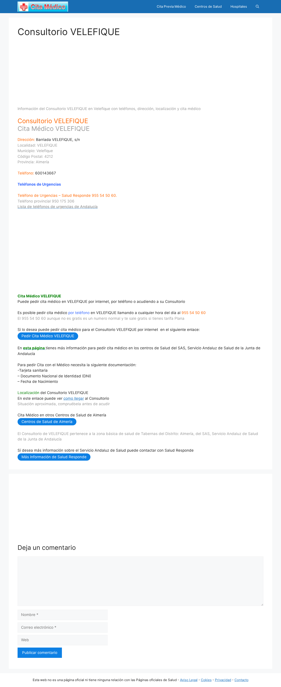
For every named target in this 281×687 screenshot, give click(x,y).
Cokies (206, 680)
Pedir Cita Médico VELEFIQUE (48, 336)
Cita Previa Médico (171, 6)
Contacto (241, 680)
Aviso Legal (189, 680)
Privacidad (223, 680)
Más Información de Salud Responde (54, 457)
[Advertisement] (140, 68)
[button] (257, 6)
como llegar (73, 398)
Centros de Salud (208, 6)
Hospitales (239, 6)
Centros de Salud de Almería (47, 421)
